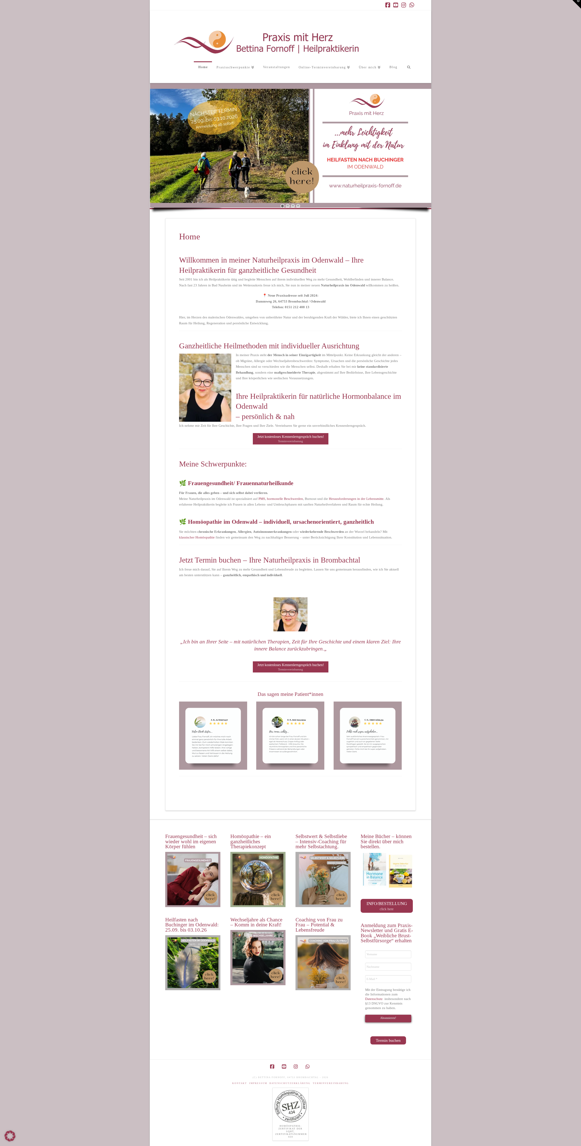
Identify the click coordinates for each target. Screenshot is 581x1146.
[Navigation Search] (408, 72)
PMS (261, 499)
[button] (576, 4)
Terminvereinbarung (331, 1083)
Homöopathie (205, 521)
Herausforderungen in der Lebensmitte (356, 499)
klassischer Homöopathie (197, 537)
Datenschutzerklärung (289, 1083)
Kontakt (239, 1083)
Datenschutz (374, 999)
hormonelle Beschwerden (285, 499)
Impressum (258, 1083)
